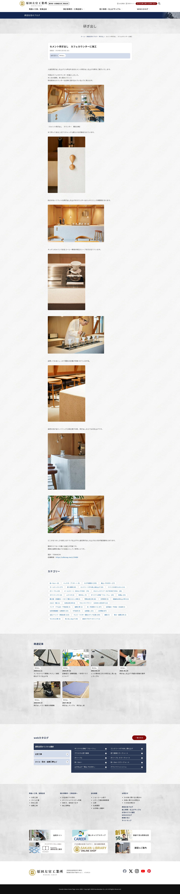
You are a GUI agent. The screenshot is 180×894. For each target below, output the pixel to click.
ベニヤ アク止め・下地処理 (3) (60, 607)
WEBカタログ (127, 815)
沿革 (94, 803)
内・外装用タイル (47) (94, 607)
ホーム (83, 36)
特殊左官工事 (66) (90, 599)
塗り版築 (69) (71, 587)
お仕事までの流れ (68, 797)
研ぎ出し (101, 36)
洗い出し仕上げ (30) (71, 619)
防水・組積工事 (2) (120, 615)
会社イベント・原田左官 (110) (59, 615)
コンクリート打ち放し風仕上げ (122, 748)
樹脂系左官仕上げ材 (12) (121, 599)
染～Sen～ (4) (54, 583)
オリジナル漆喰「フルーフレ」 (86, 748)
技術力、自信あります (70, 803)
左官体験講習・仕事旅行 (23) (59, 611)
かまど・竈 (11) (55, 603)
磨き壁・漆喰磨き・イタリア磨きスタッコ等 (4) (65, 599)
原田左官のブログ (92, 36)
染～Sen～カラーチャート (120, 762)
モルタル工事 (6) (55, 619)
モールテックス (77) (56, 587)
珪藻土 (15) (122, 595)
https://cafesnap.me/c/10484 (67, 557)
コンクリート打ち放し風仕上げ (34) (91, 587)
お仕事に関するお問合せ (133, 797)
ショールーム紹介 (99, 797)
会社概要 (94, 793)
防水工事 (34, 803)
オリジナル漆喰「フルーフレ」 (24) (102, 595)
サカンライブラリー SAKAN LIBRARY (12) (94, 603)
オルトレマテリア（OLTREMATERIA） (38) (107, 591)
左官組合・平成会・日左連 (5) (115, 607)
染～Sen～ (78, 762)
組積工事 (34, 805)
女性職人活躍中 (98, 808)
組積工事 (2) (79, 607)
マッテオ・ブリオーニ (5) (71, 583)
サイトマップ (126, 820)
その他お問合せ (129, 803)
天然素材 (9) (105, 599)
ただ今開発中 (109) (90, 583)
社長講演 (96, 805)
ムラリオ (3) (70, 595)
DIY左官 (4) (76, 611)
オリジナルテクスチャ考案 (71, 800)
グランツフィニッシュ (119, 767)
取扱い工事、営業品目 (37, 793)
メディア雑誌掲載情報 (101, 800)
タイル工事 (35, 800)
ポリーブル (78, 758)
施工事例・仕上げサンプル (131, 809)
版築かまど (126, 818)
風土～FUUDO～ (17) (108, 583)
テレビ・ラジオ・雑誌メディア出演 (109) (87, 615)
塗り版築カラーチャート (119, 753)
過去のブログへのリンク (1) (91, 619)
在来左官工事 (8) (69, 603)
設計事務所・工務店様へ (69, 793)
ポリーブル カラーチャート (120, 758)
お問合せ (125, 793)
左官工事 (34, 797)
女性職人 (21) (89, 611)
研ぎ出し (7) (83, 595)
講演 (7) (107, 615)
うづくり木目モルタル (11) (116, 587)
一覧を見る (139, 738)
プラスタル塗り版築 (82, 753)
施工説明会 (66, 805)
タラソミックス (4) (56, 595)
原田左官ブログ (127, 807)
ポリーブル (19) (55, 591)
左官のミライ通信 (128, 812)
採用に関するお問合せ (132, 800)
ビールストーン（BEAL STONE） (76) (76, 591)
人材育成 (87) (102, 611)
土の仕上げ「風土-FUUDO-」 (85, 767)
